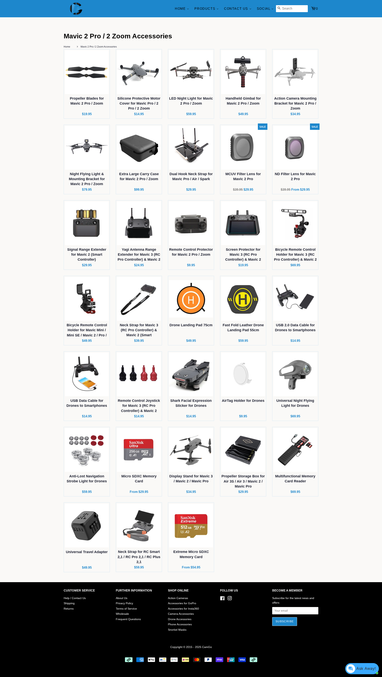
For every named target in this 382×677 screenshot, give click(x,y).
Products (205, 8)
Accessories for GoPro (182, 603)
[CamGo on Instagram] (229, 599)
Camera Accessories (181, 613)
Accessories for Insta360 (183, 608)
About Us (121, 598)
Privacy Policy (124, 603)
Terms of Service (126, 608)
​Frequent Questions (128, 619)
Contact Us (236, 8)
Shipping (69, 603)
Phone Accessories (180, 624)
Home (181, 8)
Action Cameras (178, 598)
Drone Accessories (179, 619)
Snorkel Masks (177, 629)
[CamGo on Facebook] (222, 599)
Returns (69, 608)
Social (264, 8)
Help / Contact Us (75, 598)
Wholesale (122, 613)
